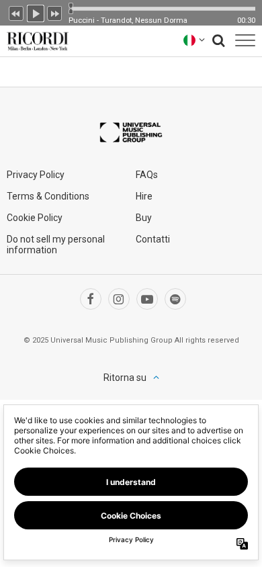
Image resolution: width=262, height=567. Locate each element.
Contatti (153, 239)
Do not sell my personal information (56, 244)
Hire (144, 196)
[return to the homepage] (35, 40)
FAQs (147, 174)
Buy (144, 217)
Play (35, 12)
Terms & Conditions (48, 196)
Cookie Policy (34, 217)
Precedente (16, 12)
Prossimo (55, 12)
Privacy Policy (35, 174)
